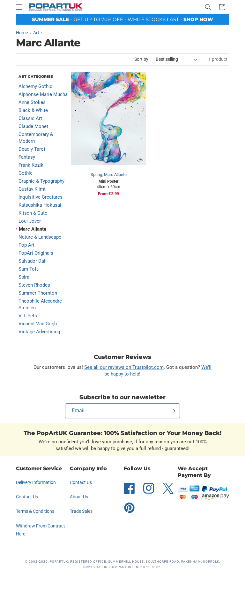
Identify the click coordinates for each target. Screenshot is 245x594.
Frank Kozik (31, 165)
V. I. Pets (28, 316)
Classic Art (30, 118)
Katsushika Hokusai (40, 205)
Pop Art (26, 245)
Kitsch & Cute (33, 213)
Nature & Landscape (40, 237)
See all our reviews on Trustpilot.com (124, 367)
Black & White (33, 110)
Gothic (26, 173)
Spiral (25, 277)
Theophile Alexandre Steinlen (40, 304)
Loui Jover (30, 221)
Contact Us (27, 496)
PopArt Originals (36, 253)
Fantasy (27, 157)
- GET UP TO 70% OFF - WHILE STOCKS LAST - (122, 19)
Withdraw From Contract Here (40, 529)
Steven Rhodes (34, 285)
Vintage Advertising (39, 332)
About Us (79, 496)
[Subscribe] (173, 410)
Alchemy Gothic (35, 86)
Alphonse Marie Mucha (43, 94)
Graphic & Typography (41, 181)
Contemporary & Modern (36, 137)
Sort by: (141, 59)
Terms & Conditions (35, 511)
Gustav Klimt (32, 189)
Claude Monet (33, 126)
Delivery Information (36, 482)
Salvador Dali (33, 261)
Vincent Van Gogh (38, 324)
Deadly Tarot (32, 149)
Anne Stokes (32, 102)
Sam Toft (28, 269)
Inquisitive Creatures (41, 197)
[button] (19, 7)
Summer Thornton (38, 293)
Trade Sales (81, 511)
